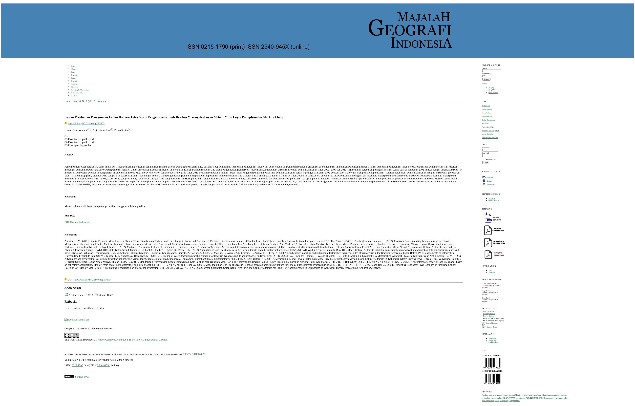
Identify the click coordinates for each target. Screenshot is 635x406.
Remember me (491, 159)
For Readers (492, 338)
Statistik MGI (82, 376)
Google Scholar (493, 200)
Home (73, 66)
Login (73, 72)
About (73, 69)
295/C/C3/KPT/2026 (134, 354)
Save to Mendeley (492, 323)
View (490, 270)
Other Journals (493, 93)
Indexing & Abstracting (79, 90)
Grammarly (491, 184)
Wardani (102, 101)
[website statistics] (69, 376)
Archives (74, 84)
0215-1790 (77, 365)
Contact (74, 96)
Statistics (74, 87)
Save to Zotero (492, 327)
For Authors (492, 340)
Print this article (488, 311)
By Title (491, 91)
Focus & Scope (487, 113)
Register (74, 75)
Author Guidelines (78, 93)
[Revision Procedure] (493, 235)
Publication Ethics (488, 127)
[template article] (492, 223)
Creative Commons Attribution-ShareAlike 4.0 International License (131, 339)
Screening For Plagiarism (490, 130)
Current (74, 81)
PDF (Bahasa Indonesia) (77, 222)
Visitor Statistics (487, 134)
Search (73, 78)
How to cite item (488, 316)
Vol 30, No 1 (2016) (84, 101)
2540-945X (103, 365)
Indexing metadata (489, 314)
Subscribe (491, 272)
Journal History (487, 116)
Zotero (489, 181)
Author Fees (486, 106)
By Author (491, 89)
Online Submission (488, 120)
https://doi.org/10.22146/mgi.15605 (86, 123)
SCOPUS (491, 198)
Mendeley (490, 177)
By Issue (491, 87)
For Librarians (493, 342)
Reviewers (485, 123)
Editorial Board (487, 109)
